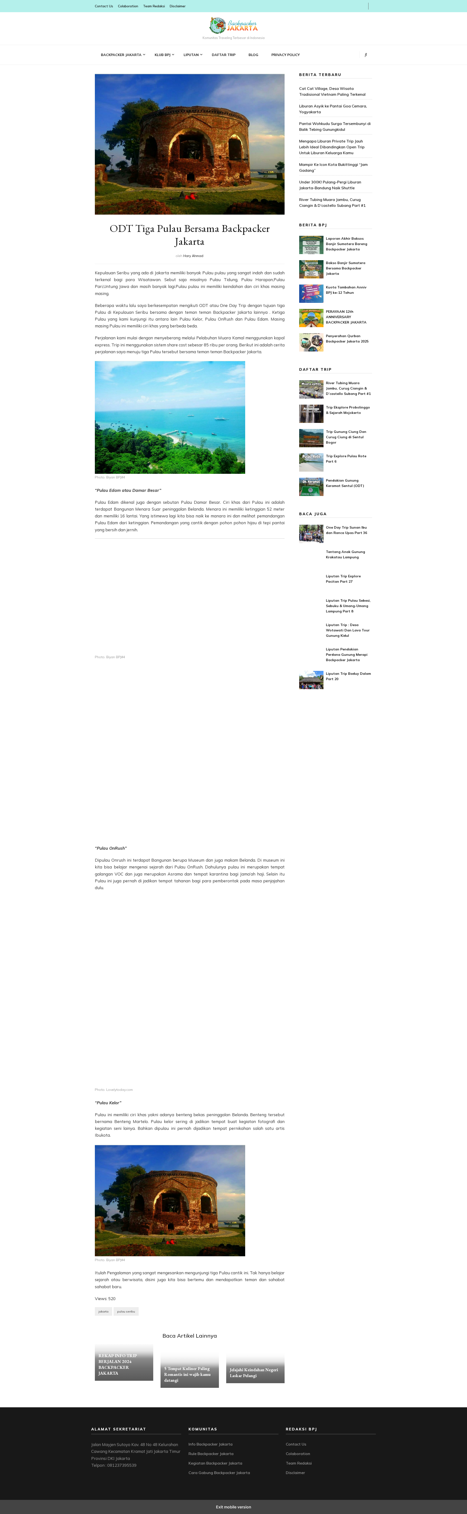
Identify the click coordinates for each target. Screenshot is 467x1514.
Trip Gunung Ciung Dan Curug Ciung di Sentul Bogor (346, 437)
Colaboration (128, 6)
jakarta (103, 1311)
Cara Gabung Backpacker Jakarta (219, 1472)
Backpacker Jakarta (121, 55)
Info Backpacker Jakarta (211, 1444)
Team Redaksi (154, 6)
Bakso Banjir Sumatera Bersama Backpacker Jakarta (345, 268)
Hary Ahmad (193, 256)
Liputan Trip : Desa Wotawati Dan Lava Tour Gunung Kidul (348, 630)
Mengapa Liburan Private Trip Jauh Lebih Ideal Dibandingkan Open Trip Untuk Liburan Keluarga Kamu (332, 147)
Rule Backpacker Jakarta (211, 1453)
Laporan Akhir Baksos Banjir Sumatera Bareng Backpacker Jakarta (346, 243)
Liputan (191, 55)
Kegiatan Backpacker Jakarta (215, 1463)
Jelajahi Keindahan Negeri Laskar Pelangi (254, 1372)
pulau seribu (126, 1311)
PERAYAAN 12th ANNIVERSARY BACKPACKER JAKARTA (346, 316)
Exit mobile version (233, 1506)
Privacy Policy (285, 55)
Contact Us (104, 6)
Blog (253, 55)
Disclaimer (178, 6)
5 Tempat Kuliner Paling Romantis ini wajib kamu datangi (187, 1374)
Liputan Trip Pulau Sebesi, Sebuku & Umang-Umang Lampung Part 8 (348, 605)
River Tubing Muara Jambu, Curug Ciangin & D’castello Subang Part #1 (348, 388)
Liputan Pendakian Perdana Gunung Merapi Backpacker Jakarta (347, 654)
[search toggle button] (366, 54)
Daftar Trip (223, 55)
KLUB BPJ (163, 55)
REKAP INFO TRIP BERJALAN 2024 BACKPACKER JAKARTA (118, 1364)
